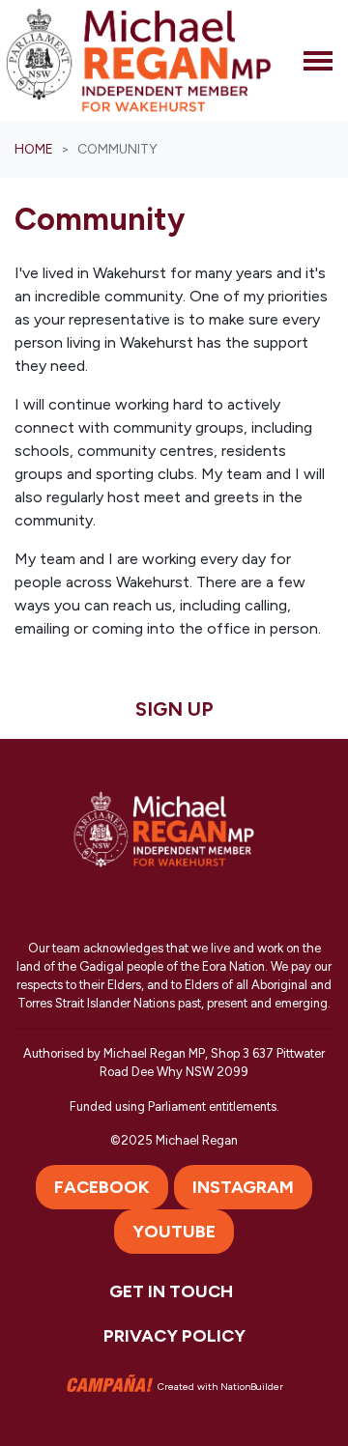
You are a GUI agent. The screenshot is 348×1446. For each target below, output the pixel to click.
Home (33, 149)
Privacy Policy (174, 1336)
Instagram (243, 1187)
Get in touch (171, 1291)
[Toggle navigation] (318, 60)
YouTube (174, 1231)
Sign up (174, 709)
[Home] (139, 61)
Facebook (102, 1187)
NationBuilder (251, 1385)
